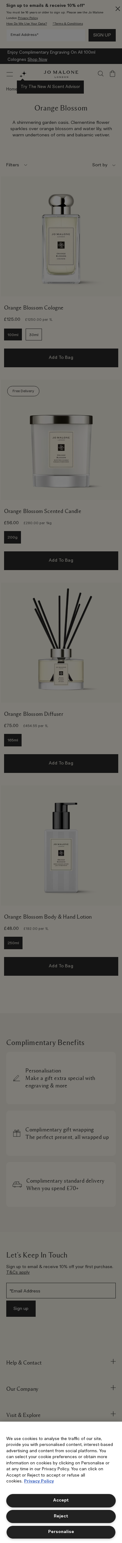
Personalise (61, 1532)
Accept (61, 1500)
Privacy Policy (39, 1481)
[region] (61, 1482)
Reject (61, 1516)
